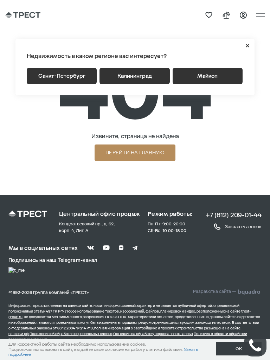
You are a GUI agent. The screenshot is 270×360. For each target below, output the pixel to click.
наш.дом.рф (18, 334)
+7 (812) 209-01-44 (234, 215)
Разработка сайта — (214, 291)
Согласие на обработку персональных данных (153, 334)
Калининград (134, 76)
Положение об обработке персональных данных (71, 334)
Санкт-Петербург (61, 76)
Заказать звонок (243, 226)
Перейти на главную (135, 153)
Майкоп (207, 76)
